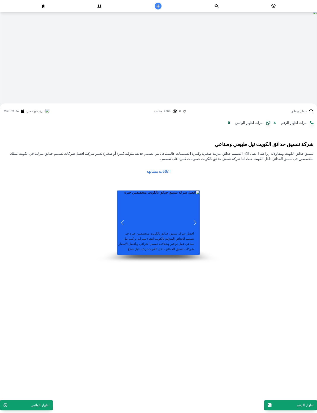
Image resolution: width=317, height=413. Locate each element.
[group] (158, 222)
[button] (195, 222)
